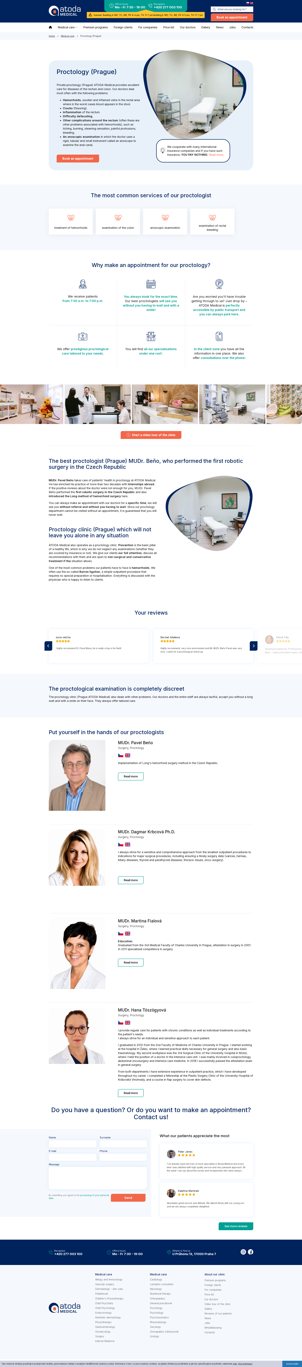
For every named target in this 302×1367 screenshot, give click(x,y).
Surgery (99, 1336)
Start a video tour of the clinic (154, 435)
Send (128, 1198)
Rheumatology (158, 1322)
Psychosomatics (159, 1317)
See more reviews (235, 1226)
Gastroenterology (105, 1326)
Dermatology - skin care (109, 1288)
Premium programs (215, 1280)
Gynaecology (103, 1331)
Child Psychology (105, 1308)
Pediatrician (101, 1293)
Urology (154, 1336)
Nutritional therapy (160, 1293)
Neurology (156, 1288)
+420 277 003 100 (168, 7)
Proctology (156, 1308)
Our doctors (211, 1299)
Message (54, 1164)
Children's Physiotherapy (109, 1298)
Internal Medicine (105, 1341)
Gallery (208, 1308)
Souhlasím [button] (292, 1364)
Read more (216, 154)
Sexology (155, 1326)
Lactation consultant (161, 1284)
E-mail (52, 1151)
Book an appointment (232, 17)
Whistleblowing (212, 1327)
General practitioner (161, 1303)
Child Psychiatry (104, 1303)
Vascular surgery (104, 1284)
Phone (103, 1151)
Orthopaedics (157, 1298)
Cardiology (156, 1279)
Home (52, 36)
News (207, 1318)
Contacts (209, 1332)
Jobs (207, 1322)
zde (235, 1363)
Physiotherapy (103, 1322)
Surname (105, 1137)
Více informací (245, 1363)
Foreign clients (212, 1285)
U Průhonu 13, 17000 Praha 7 (194, 1254)
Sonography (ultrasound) (164, 1331)
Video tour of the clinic (217, 1304)
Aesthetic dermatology (108, 1317)
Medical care (67, 36)
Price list (209, 1294)
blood (100, 104)
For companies (212, 1289)
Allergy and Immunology (109, 1279)
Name (52, 1137)
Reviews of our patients (218, 1313)
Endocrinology (103, 1312)
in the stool (123, 104)
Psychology (156, 1312)
